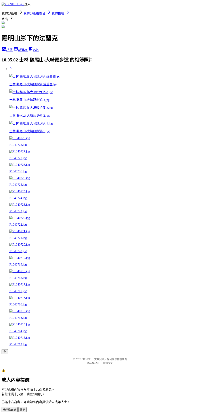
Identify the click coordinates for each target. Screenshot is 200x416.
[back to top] (5, 351)
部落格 (23, 50)
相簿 (9, 50)
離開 (22, 409)
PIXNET (86, 359)
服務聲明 (108, 363)
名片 (36, 50)
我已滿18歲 (9, 409)
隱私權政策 (93, 363)
